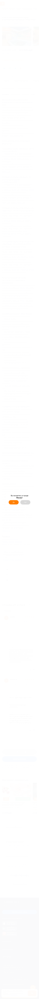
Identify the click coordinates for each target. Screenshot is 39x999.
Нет (25, 502)
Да (14, 502)
